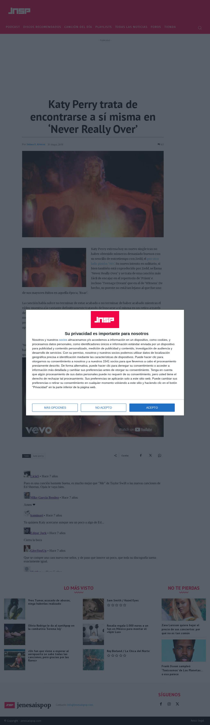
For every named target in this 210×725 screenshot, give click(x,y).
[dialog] (105, 362)
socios (63, 339)
